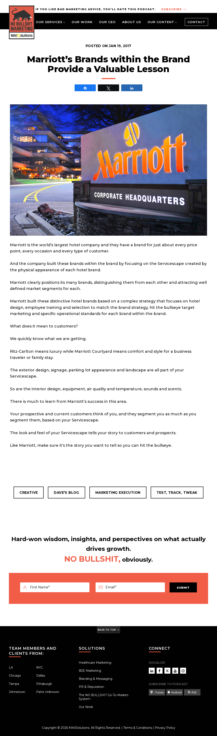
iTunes (159, 692)
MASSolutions (79, 728)
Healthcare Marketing (95, 663)
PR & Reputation (91, 687)
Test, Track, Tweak (177, 493)
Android (176, 692)
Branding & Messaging (95, 679)
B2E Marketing (90, 671)
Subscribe (171, 9)
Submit (183, 587)
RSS (194, 692)
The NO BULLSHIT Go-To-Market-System (104, 697)
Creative (28, 493)
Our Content (160, 22)
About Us (131, 22)
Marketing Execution (117, 493)
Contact (196, 22)
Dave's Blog (66, 493)
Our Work (82, 22)
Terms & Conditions (137, 728)
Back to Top (107, 629)
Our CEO (107, 22)
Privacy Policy (165, 728)
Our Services (49, 22)
